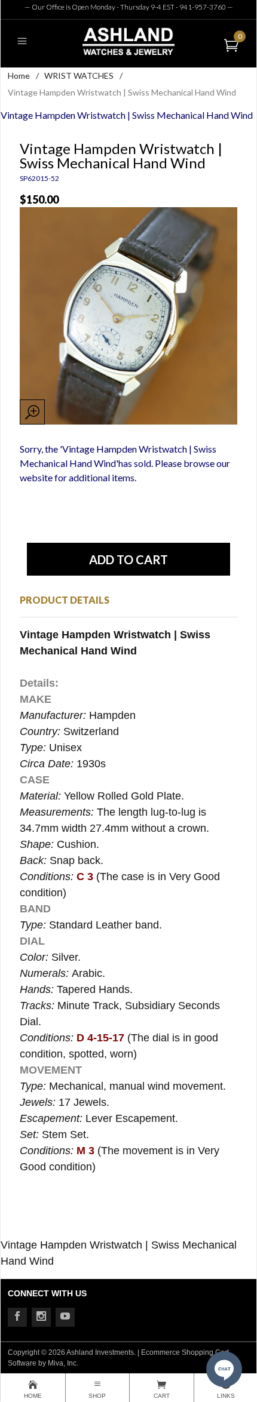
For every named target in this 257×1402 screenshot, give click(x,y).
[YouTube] (65, 1317)
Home (19, 75)
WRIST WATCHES (79, 75)
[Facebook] (17, 1317)
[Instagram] (41, 1317)
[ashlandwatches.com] (128, 41)
